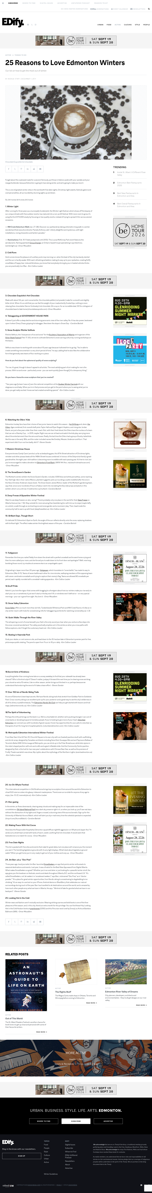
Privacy (59, 1185)
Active (118, 25)
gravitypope (35, 908)
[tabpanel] (76, 1116)
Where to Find (29, 3)
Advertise (62, 3)
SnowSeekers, (49, 864)
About (67, 1164)
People (146, 25)
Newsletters (69, 1161)
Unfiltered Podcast (80, 3)
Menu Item (48, 1171)
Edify (67, 1141)
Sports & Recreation (64, 1063)
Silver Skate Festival (13, 337)
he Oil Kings (74, 424)
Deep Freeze (82, 500)
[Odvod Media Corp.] (8, 1186)
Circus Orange (35, 243)
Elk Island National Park (26, 809)
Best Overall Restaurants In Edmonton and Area (129, 205)
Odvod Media (72, 1185)
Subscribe (13, 3)
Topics (46, 1141)
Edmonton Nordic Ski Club (44, 702)
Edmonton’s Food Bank (46, 462)
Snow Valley (10, 608)
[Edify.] (13, 22)
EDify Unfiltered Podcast (71, 1156)
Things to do (20, 55)
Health (72, 1059)
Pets (81, 1059)
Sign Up (21, 1156)
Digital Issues (46, 3)
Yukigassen (44, 570)
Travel (94, 1063)
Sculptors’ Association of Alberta (61, 334)
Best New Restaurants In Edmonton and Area (127, 194)
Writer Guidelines (51, 1174)
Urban (100, 25)
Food (109, 25)
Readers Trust (101, 3)
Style (137, 25)
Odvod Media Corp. (34, 1185)
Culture (128, 25)
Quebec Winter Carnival (67, 384)
